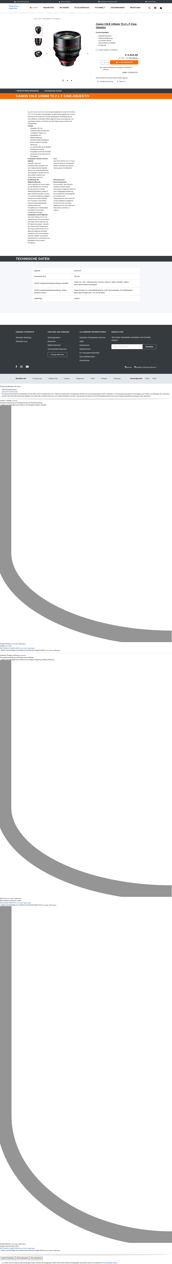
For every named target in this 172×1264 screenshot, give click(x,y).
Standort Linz (21, 341)
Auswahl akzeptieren (8, 1258)
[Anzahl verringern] (102, 62)
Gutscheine (84, 360)
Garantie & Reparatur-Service (92, 337)
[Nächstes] (87, 54)
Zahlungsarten (54, 337)
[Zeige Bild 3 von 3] (71, 80)
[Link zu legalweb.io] (3, 1263)
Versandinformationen (57, 349)
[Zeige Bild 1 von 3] (63, 80)
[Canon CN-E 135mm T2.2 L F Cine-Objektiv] (67, 48)
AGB (82, 341)
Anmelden (149, 347)
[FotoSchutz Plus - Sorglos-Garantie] (117, 50)
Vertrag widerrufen (57, 354)
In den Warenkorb (126, 62)
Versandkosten (133, 58)
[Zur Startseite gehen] (15, 7)
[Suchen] (149, 8)
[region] (62, 53)
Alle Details (17, 648)
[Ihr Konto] (155, 8)
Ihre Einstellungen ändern (109, 1263)
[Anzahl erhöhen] (107, 62)
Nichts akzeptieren (23, 1258)
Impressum (84, 345)
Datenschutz (85, 349)
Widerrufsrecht (54, 345)
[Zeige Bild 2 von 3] (67, 80)
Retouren (52, 341)
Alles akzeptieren (36, 1258)
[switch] (86, 405)
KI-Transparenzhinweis (90, 353)
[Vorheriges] (47, 54)
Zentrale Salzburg (23, 337)
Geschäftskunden (87, 357)
